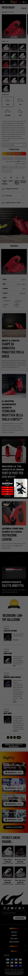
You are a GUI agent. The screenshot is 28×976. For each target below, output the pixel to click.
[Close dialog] (26, 479)
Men (7, 487)
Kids (7, 491)
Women (7, 489)
